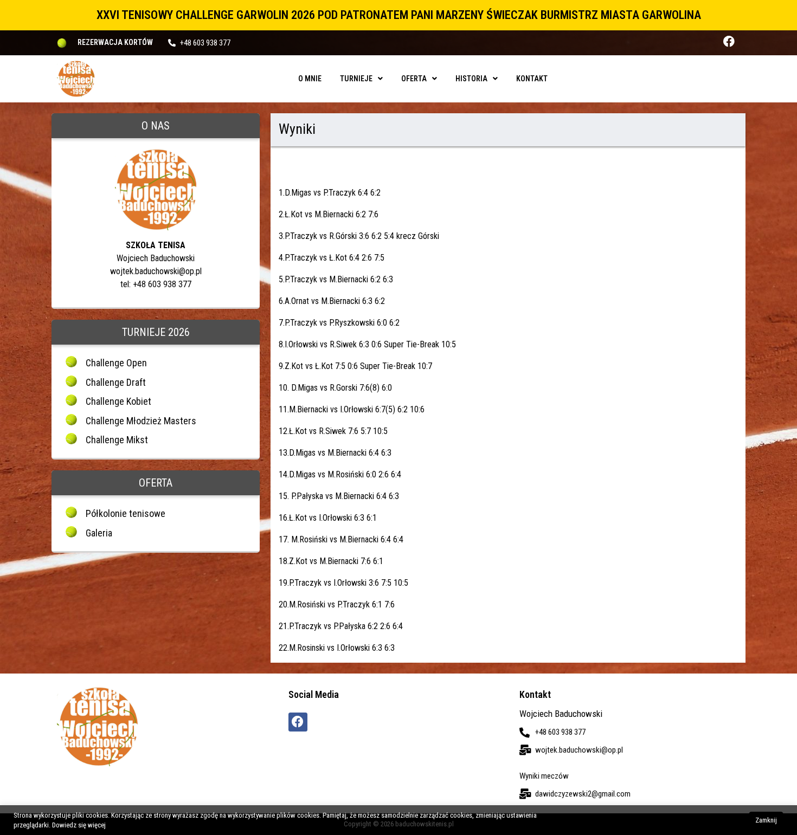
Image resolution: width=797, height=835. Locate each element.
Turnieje (356, 78)
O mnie (310, 78)
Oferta (414, 78)
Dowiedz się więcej (79, 825)
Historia (471, 78)
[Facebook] (729, 41)
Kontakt (532, 78)
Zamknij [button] (766, 820)
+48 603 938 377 (205, 43)
